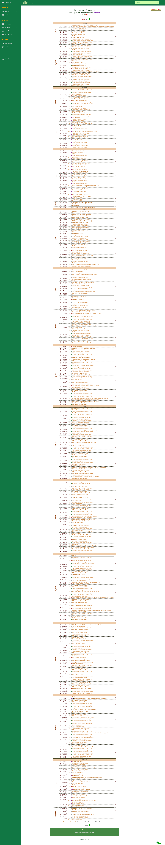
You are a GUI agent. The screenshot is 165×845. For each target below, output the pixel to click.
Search (157, 2)
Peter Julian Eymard (79, 486)
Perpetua (77, 163)
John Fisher (77, 385)
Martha (76, 473)
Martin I (76, 231)
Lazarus (91, 473)
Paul (86, 73)
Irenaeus (77, 401)
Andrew (77, 757)
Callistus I (77, 657)
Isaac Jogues (90, 610)
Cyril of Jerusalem (79, 185)
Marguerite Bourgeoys (80, 43)
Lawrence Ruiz (78, 614)
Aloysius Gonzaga (79, 382)
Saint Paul (97, 732)
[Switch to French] (158, 9)
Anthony (77, 54)
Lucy (76, 786)
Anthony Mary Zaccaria (80, 419)
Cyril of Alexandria (79, 399)
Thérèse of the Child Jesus (81, 624)
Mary (82, 473)
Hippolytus (88, 516)
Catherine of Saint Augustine (82, 287)
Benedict (77, 433)
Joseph (77, 186)
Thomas (77, 413)
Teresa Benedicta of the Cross (82, 506)
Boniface (77, 352)
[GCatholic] (21, 3)
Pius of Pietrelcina (79, 602)
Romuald (77, 379)
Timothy (77, 74)
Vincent (76, 68)
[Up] (158, 843)
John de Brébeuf (79, 610)
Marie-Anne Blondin (80, 241)
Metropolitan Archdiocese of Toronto (84, 832)
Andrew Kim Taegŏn (80, 597)
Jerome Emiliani (78, 106)
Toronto (96, 12)
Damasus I (77, 783)
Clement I (77, 742)
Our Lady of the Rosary (77, 637)
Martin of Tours (78, 714)
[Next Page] (89, 20)
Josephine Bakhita (79, 108)
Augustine (77, 545)
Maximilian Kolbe (79, 517)
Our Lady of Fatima (76, 297)
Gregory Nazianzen (92, 26)
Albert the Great (78, 722)
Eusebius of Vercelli (79, 485)
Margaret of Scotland (79, 726)
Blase (76, 95)
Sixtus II (76, 502)
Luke (76, 663)
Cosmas (77, 608)
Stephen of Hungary (79, 522)
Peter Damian (78, 131)
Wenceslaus (77, 616)
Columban (77, 743)
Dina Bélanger (79, 565)
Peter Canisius (78, 800)
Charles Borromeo (79, 701)
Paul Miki (77, 102)
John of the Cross (79, 788)
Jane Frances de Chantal (80, 513)
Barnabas (77, 363)
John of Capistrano (79, 677)
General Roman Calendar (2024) (84, 834)
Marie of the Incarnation (80, 266)
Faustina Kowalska (79, 632)
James (85, 276)
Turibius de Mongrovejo (80, 194)
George (76, 252)
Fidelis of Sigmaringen (80, 255)
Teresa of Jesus (79, 659)
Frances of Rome (79, 169)
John (76, 811)
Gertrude (77, 725)
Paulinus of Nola (78, 387)
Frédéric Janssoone (80, 494)
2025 (86, 19)
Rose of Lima (78, 537)
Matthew (77, 599)
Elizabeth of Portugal (79, 416)
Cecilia (76, 739)
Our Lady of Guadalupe (78, 785)
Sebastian (77, 62)
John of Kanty (78, 805)
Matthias (77, 299)
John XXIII (77, 648)
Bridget (76, 461)
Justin (76, 346)
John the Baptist (88, 392)
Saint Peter (90, 732)
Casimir (76, 157)
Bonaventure (78, 442)
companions (84, 102)
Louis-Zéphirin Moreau (81, 322)
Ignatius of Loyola (79, 478)
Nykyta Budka (79, 398)
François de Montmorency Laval (82, 282)
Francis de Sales (79, 71)
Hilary (76, 46)
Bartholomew (78, 539)
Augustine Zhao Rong (80, 430)
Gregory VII (77, 327)
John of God (77, 166)
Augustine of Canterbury (80, 335)
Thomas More (92, 385)
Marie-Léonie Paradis (81, 279)
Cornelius (77, 586)
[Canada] (87, 14)
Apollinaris (77, 453)
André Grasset (79, 560)
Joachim (85, 467)
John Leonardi (78, 643)
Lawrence (77, 508)
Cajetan (76, 500)
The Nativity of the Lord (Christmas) (82, 808)
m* (69, 123)
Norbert (76, 356)
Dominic (77, 503)
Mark (76, 256)
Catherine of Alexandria (80, 750)
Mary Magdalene (79, 458)
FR (159, 9)
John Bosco (78, 85)
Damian (85, 608)
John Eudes (77, 530)
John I (76, 307)
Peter (83, 133)
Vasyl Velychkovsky (93, 398)
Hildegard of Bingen (79, 590)
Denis (76, 641)
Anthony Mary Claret (79, 680)
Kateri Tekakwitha (79, 238)
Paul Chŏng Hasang (96, 597)
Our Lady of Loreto (76, 780)
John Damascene (79, 767)
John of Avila (78, 291)
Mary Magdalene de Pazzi (81, 328)
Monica (76, 544)
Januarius (77, 596)
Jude (85, 688)
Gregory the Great (79, 562)
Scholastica (78, 111)
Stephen (77, 810)
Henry (76, 437)
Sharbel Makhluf (78, 464)
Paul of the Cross (79, 666)
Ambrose (77, 774)
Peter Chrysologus (79, 476)
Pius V (76, 273)
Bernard (77, 531)
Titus (85, 74)
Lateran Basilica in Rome (89, 709)
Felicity (85, 163)
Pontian (76, 516)
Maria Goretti (78, 422)
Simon (76, 688)
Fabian (76, 60)
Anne (76, 467)
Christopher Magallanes (80, 313)
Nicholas (77, 772)
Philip (76, 276)
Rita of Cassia (78, 318)
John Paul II (77, 674)
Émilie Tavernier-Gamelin (82, 605)
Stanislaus (77, 227)
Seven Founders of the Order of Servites (83, 123)
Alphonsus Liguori (79, 482)
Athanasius (77, 274)
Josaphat (77, 715)
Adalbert (77, 250)
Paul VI (76, 339)
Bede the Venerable (79, 325)
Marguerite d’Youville (80, 660)
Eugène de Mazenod (79, 315)
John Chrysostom (79, 582)
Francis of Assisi (79, 629)
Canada (83, 14)
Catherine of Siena (79, 264)
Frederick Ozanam (81, 574)
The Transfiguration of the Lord (80, 497)
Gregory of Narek (79, 144)
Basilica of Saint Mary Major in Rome (90, 496)
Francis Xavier (78, 764)
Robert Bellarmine (79, 591)
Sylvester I (77, 819)
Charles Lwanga (79, 349)
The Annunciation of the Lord (80, 222)
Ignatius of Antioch (79, 662)
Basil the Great (78, 26)
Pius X (76, 533)
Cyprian (90, 586)
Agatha (76, 100)
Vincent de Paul (78, 611)
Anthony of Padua (79, 367)
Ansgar (76, 94)
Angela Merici (78, 77)
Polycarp (77, 136)
